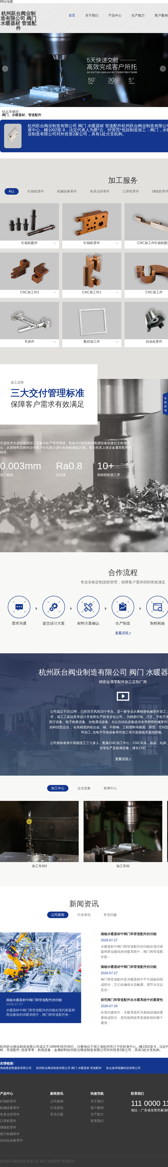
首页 (72, 15)
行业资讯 (84, 914)
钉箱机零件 (36, 191)
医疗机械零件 (10, 1134)
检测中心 (110, 788)
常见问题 (110, 914)
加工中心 (57, 788)
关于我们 (91, 15)
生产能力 (138, 15)
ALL (12, 191)
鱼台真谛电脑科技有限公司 (123, 1068)
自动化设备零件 (11, 1140)
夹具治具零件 (100, 191)
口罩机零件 (131, 191)
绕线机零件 (8, 1127)
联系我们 (97, 1121)
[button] (84, 99)
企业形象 (84, 788)
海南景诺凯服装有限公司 (16, 1068)
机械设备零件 (67, 191)
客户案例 (161, 15)
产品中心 (114, 15)
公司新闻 (57, 914)
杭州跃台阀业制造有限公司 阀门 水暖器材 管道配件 (18, 21)
